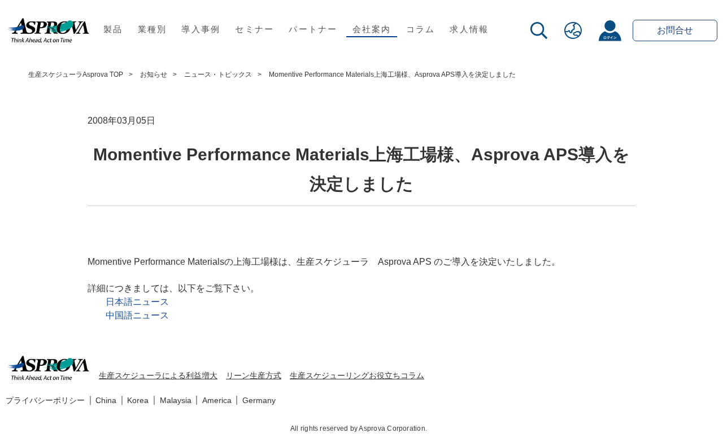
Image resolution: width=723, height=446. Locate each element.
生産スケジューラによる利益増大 (158, 375)
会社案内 (371, 29)
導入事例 (200, 29)
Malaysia (175, 400)
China (105, 400)
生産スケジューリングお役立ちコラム (357, 375)
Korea (138, 400)
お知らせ (153, 74)
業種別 (152, 29)
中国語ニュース (137, 315)
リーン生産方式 (253, 375)
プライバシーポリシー (45, 400)
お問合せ (675, 30)
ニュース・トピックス (218, 74)
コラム (420, 29)
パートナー (313, 29)
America (217, 400)
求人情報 (469, 29)
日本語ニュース (137, 302)
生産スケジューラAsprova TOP (75, 74)
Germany (259, 400)
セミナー (254, 29)
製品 (113, 29)
